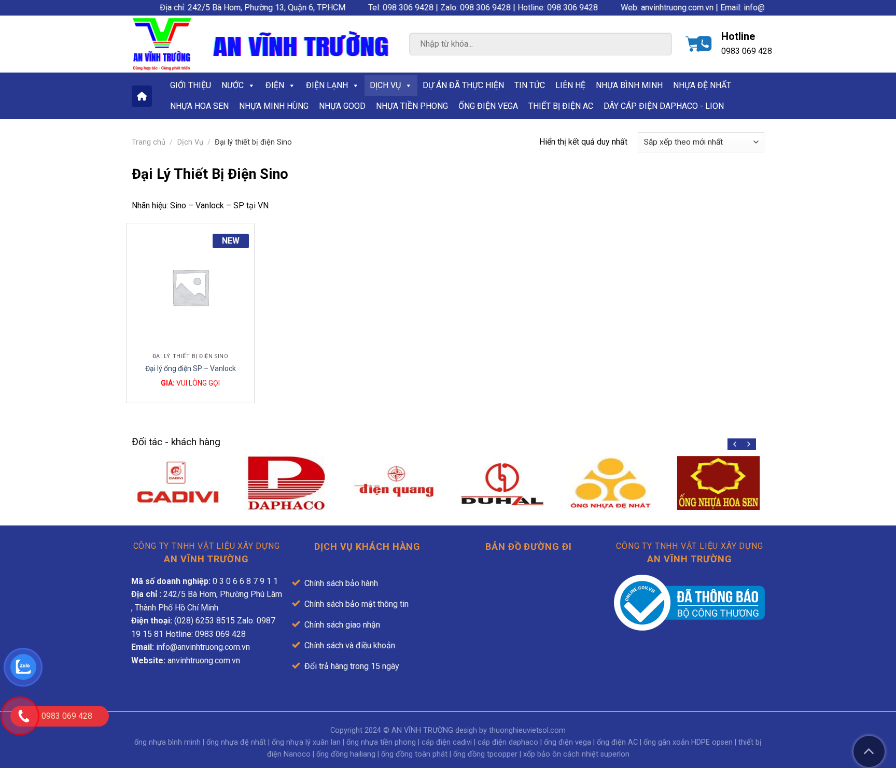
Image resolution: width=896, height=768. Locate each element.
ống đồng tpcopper (485, 754)
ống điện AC (617, 742)
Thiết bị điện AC (560, 106)
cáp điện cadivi (447, 742)
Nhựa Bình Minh (629, 85)
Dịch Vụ (385, 85)
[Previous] (735, 444)
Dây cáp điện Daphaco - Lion (664, 106)
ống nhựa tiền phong (381, 742)
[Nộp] (654, 45)
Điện (274, 85)
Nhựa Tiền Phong (412, 106)
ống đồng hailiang (345, 754)
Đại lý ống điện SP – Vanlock (190, 368)
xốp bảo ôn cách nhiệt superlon (576, 754)
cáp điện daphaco (508, 742)
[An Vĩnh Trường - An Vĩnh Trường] (162, 44)
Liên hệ (570, 85)
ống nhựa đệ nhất (236, 742)
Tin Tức (529, 85)
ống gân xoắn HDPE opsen (688, 742)
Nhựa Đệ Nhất (702, 85)
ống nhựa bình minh (167, 742)
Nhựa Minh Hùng (274, 106)
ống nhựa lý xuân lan (306, 742)
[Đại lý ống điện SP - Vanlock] (190, 287)
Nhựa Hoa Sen (199, 106)
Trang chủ (148, 142)
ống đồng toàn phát (414, 754)
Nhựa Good (342, 106)
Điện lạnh (327, 85)
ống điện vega (567, 742)
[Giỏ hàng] (693, 44)
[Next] (748, 444)
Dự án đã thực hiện (463, 85)
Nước (232, 85)
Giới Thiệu (190, 85)
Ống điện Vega (488, 106)
